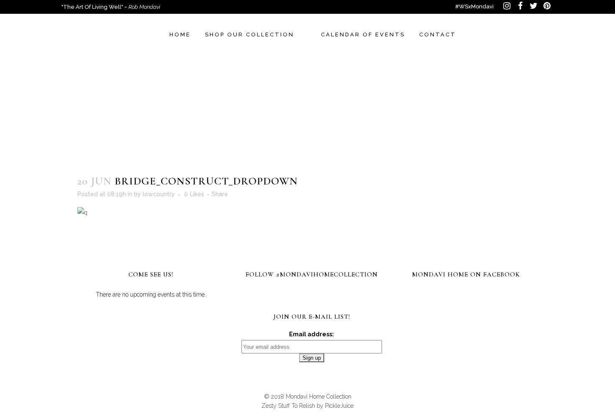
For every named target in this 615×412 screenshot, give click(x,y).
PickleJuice (339, 405)
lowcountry (159, 194)
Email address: (311, 334)
